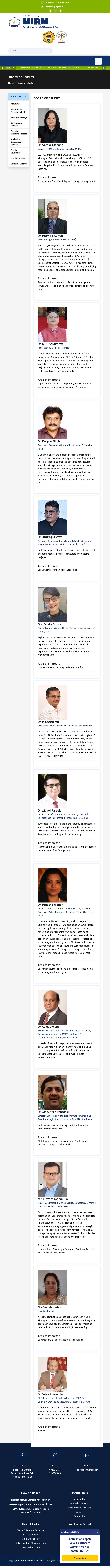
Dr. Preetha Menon (50, 905)
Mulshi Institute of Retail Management (41, 1560)
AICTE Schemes (30, 1535)
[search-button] (50, 50)
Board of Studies (18, 158)
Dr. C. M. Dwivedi (49, 1027)
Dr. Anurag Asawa (50, 537)
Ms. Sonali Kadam (50, 1307)
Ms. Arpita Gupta (49, 624)
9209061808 (63, 2)
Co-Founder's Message (16, 124)
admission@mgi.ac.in (53, 7)
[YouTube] (60, 11)
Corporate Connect (19, 164)
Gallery (79, 1512)
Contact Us (79, 1516)
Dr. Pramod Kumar (50, 236)
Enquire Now (80, 1558)
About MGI (15, 96)
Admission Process (79, 1503)
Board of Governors (15, 151)
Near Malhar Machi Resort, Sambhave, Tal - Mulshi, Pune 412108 (22, 1473)
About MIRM (79, 1499)
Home (11, 83)
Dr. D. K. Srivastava (50, 344)
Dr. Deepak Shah (49, 441)
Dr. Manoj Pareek (49, 811)
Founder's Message (19, 117)
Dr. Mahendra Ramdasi (53, 1112)
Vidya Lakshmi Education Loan (31, 1543)
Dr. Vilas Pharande (50, 1394)
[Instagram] (55, 11)
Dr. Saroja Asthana (50, 145)
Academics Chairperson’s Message (17, 142)
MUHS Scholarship (31, 1547)
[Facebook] (50, 11)
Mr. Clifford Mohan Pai (53, 1199)
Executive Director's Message (19, 132)
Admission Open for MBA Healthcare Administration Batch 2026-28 (37, 68)
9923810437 (49, 2)
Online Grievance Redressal (30, 1530)
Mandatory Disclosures (79, 1508)
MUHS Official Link (31, 1539)
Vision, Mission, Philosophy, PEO (18, 110)
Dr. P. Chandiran (48, 722)
